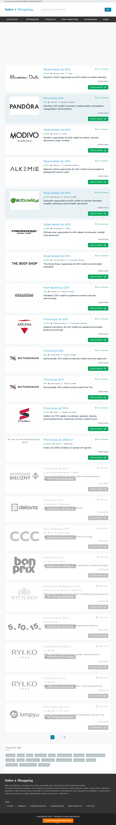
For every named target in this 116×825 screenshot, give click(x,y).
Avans (58, 444)
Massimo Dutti (58, 73)
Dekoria (53, 504)
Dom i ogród (64, 504)
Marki (106, 19)
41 (59, 737)
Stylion (55, 412)
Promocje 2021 (48, 760)
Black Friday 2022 (75, 806)
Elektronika (68, 444)
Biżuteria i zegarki (67, 102)
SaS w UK (90, 806)
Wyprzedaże (32, 19)
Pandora (54, 102)
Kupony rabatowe (64, 760)
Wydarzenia (90, 19)
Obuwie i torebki (70, 197)
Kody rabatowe (70, 19)
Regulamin (22, 806)
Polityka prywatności (38, 806)
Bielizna (76, 472)
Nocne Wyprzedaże (28, 765)
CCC (51, 533)
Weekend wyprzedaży (95, 755)
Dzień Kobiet (12, 765)
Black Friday (44, 765)
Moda (70, 73)
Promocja (91, 760)
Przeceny (10, 760)
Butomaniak (55, 355)
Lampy (52, 711)
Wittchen (63, 590)
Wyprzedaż (79, 760)
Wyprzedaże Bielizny (61, 472)
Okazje (20, 760)
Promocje (50, 19)
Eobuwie (56, 197)
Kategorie (12, 19)
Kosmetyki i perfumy (71, 165)
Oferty (52, 755)
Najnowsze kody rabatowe (58, 821)
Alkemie (56, 165)
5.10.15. (55, 622)
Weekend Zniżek (57, 806)
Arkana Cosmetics (60, 323)
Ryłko (53, 650)
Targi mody (79, 755)
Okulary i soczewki (69, 412)
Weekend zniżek (64, 755)
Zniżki (30, 755)
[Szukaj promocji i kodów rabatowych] (108, 10)
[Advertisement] (58, 40)
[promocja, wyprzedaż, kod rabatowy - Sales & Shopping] (19, 9)
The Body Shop (59, 260)
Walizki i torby (76, 590)
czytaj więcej (103, 81)
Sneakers (54, 291)
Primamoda (57, 228)
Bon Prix (54, 561)
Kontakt (10, 806)
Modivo (56, 134)
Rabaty (20, 755)
